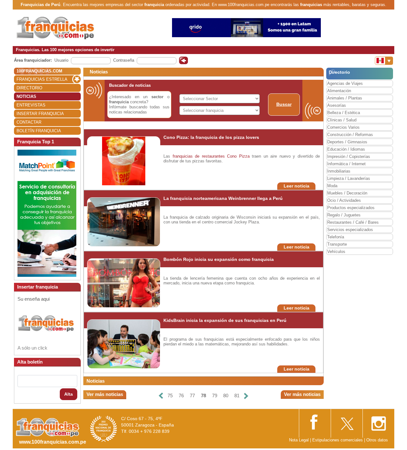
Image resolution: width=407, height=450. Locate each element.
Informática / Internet (346, 163)
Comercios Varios (343, 127)
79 (214, 395)
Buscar (284, 104)
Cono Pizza (238, 156)
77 (192, 395)
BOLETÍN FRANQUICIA (39, 130)
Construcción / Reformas (350, 134)
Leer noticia (296, 185)
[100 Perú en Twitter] (346, 421)
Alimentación (339, 90)
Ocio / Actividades (344, 200)
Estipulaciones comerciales (338, 440)
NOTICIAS (26, 96)
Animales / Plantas (344, 98)
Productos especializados (351, 207)
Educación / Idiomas (346, 149)
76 (181, 395)
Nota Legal (299, 440)
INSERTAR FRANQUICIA (40, 113)
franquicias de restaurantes (199, 156)
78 (203, 395)
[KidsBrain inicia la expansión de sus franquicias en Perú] (126, 343)
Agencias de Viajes (345, 83)
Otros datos (377, 440)
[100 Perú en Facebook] (314, 421)
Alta (68, 394)
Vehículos (336, 251)
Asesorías (336, 105)
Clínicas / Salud (341, 120)
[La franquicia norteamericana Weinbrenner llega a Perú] (124, 221)
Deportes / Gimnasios (347, 142)
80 (225, 395)
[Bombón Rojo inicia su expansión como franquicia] (126, 282)
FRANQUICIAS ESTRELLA (42, 79)
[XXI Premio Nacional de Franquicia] (103, 428)
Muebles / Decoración (347, 193)
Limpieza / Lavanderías (348, 178)
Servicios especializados (350, 229)
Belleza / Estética (343, 112)
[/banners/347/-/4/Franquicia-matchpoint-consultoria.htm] (46, 212)
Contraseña (123, 60)
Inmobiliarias (338, 171)
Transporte (337, 244)
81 (236, 395)
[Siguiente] (246, 395)
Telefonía (335, 237)
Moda (332, 185)
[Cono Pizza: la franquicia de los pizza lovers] (124, 160)
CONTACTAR (29, 122)
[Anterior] (161, 395)
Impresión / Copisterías (348, 156)
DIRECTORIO (29, 87)
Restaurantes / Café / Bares (353, 222)
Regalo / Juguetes (344, 215)
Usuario (61, 60)
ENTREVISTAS (31, 105)
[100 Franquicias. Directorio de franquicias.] (56, 27)
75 (170, 395)
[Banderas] (384, 61)
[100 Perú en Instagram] (378, 421)
